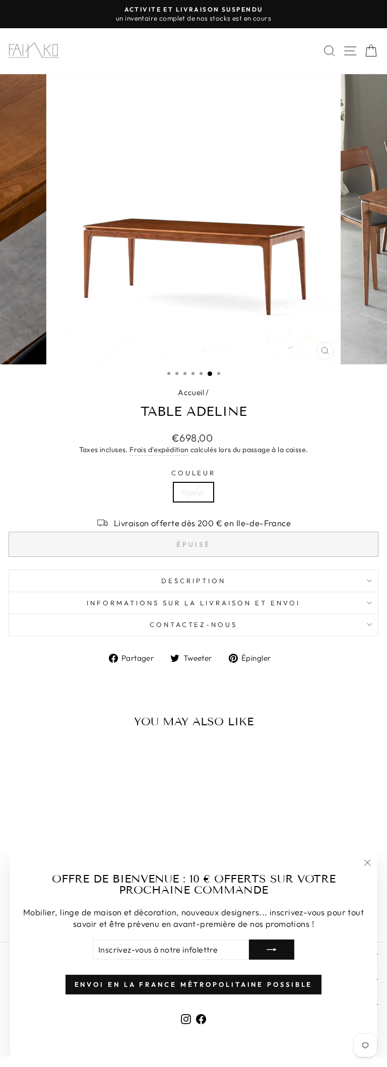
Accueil (191, 392)
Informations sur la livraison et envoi (193, 603)
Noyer (193, 492)
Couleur (193, 473)
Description (193, 581)
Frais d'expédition (159, 449)
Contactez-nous (194, 624)
